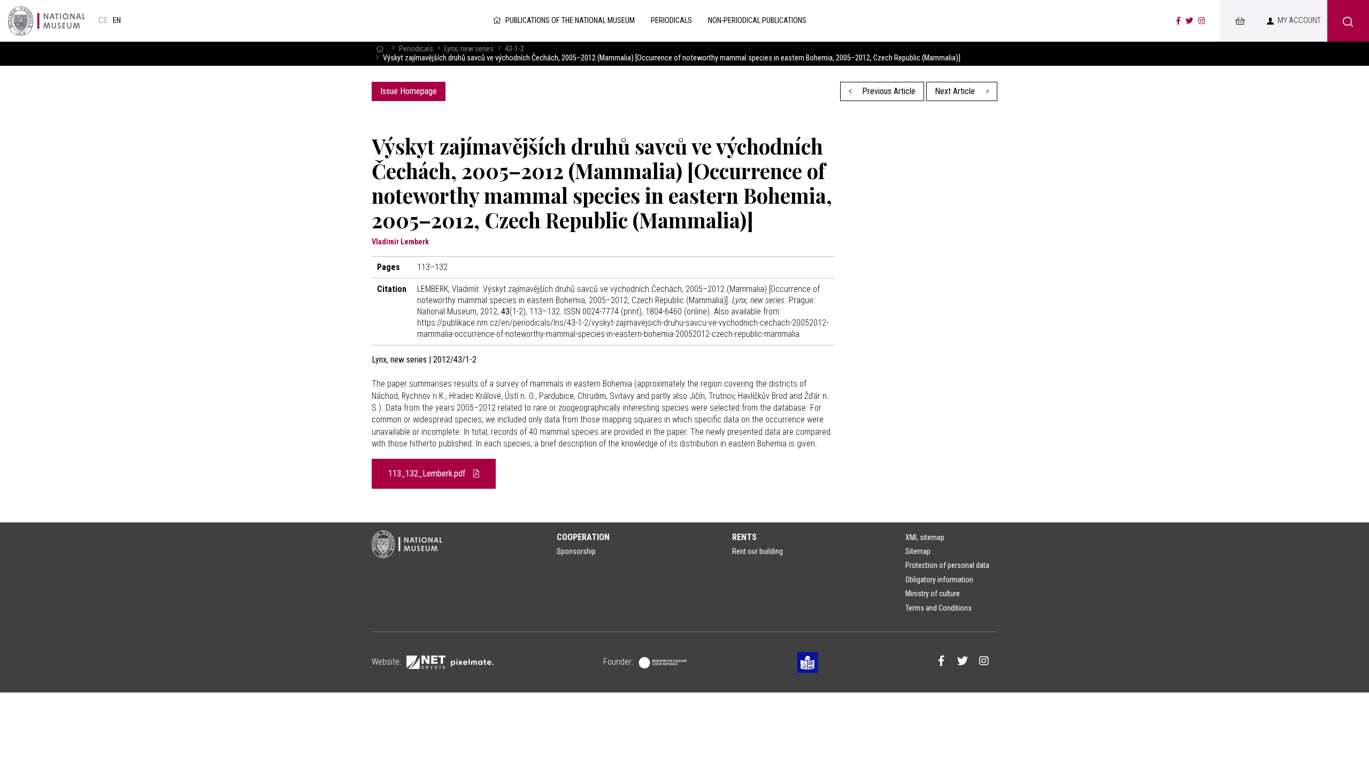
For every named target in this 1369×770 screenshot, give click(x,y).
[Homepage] (380, 48)
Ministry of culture (932, 593)
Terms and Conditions (938, 608)
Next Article (956, 91)
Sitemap (917, 551)
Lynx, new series (469, 48)
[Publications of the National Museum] (46, 21)
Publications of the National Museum (570, 20)
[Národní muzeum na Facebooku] (1178, 21)
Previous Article (888, 91)
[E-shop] (1239, 21)
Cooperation (583, 537)
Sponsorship (576, 551)
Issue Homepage (408, 91)
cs (102, 20)
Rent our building (757, 551)
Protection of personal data (947, 565)
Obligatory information (939, 579)
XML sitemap (924, 537)
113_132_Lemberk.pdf (427, 473)
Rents (744, 537)
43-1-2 (514, 48)
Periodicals (416, 48)
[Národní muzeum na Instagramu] (1202, 21)
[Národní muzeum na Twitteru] (1189, 21)
